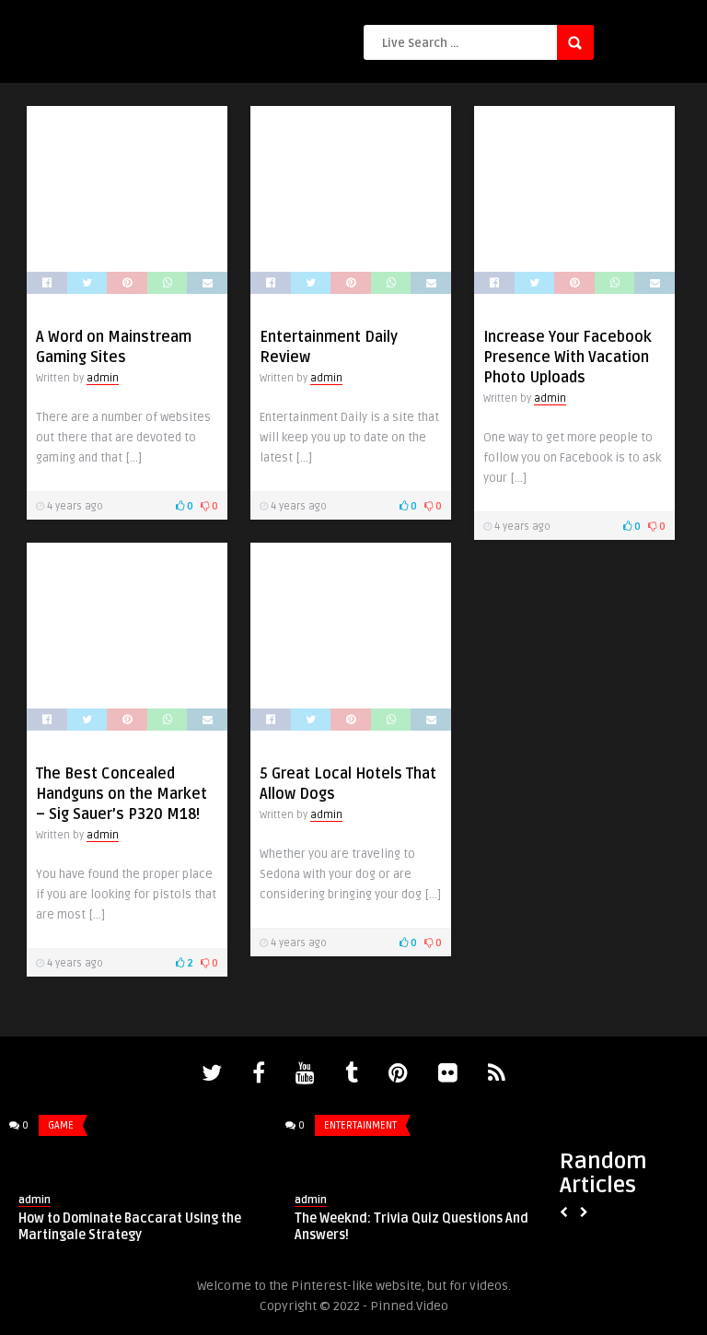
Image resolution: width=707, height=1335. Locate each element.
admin (103, 378)
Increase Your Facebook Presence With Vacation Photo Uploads (567, 357)
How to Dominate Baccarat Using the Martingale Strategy (129, 1227)
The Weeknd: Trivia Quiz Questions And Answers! (411, 1227)
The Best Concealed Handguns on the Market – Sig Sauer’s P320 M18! (121, 794)
